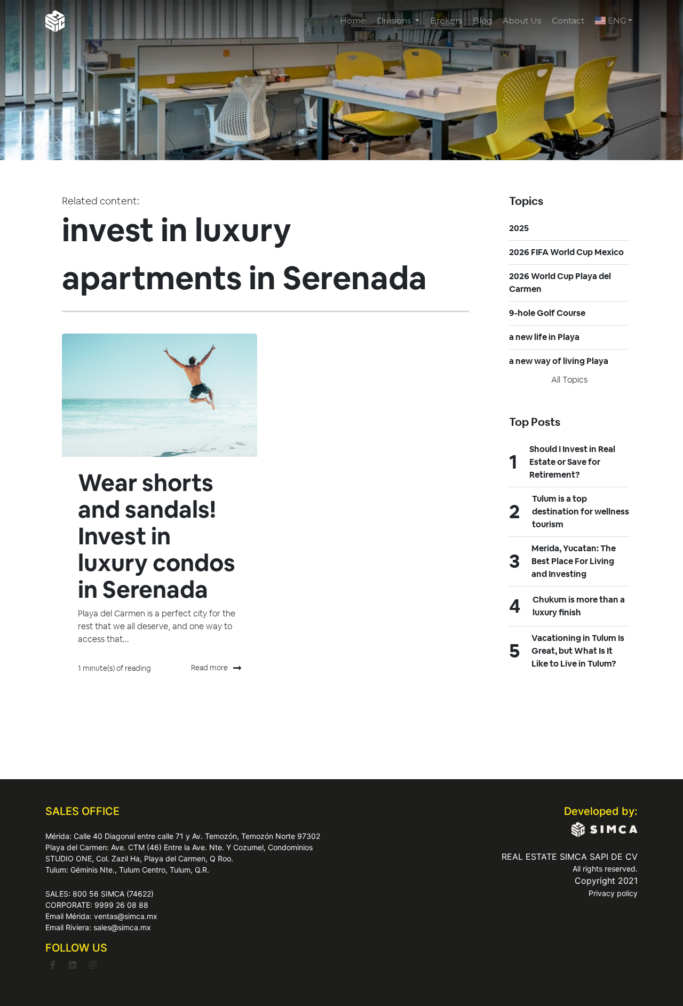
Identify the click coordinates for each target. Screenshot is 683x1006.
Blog (482, 20)
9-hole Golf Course (547, 313)
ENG (616, 20)
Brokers (446, 20)
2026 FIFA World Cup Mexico (566, 252)
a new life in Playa (544, 337)
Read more (209, 667)
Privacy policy (613, 893)
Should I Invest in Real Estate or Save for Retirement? (572, 461)
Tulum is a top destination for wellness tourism (580, 511)
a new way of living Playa (558, 361)
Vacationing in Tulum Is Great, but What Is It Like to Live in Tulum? (577, 650)
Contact (568, 20)
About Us (522, 20)
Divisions (395, 20)
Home (353, 20)
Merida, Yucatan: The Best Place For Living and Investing (573, 561)
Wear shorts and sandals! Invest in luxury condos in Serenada (156, 536)
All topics (569, 379)
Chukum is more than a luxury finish (579, 606)
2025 (519, 228)
